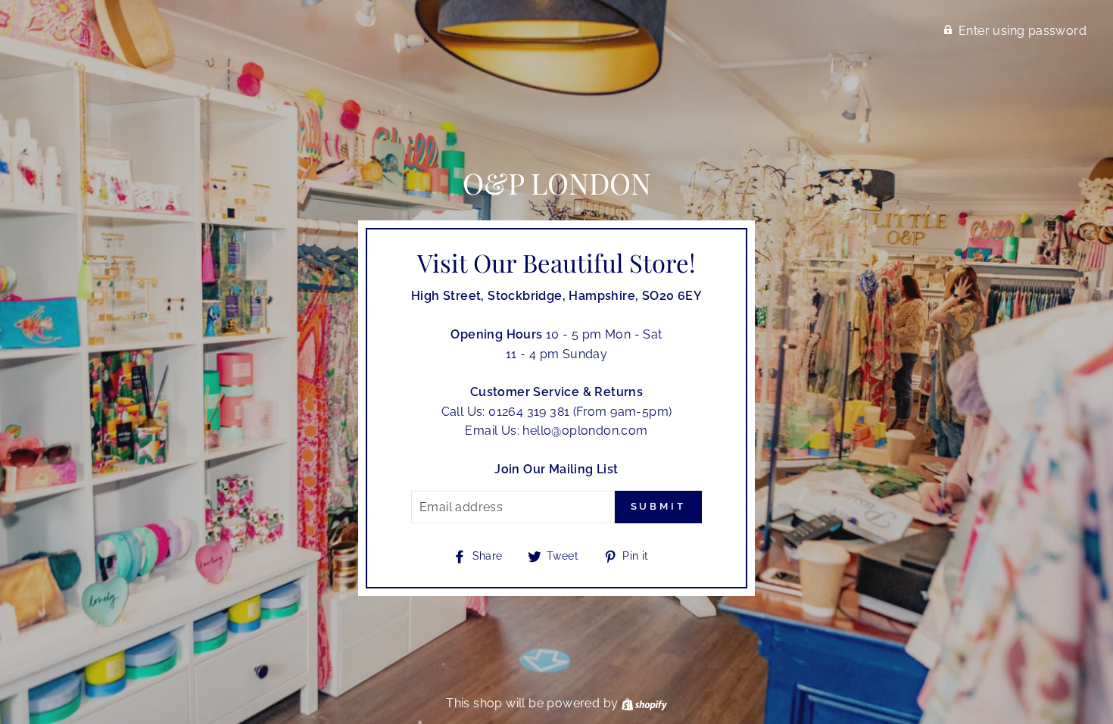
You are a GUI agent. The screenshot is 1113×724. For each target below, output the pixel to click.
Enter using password (1022, 30)
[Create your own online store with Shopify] (644, 703)
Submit (658, 506)
